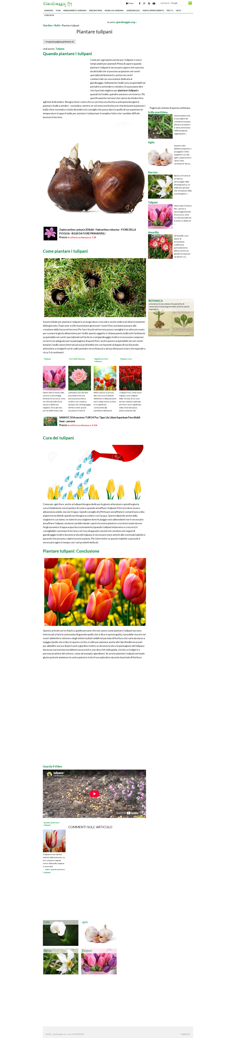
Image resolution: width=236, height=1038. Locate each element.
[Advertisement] (75, 22)
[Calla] (60, 932)
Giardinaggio (133, 10)
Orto (178, 10)
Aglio (85, 922)
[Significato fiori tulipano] (106, 377)
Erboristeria (95, 10)
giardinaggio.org (125, 22)
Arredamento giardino (75, 10)
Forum (130, 3)
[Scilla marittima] (161, 126)
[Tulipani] (55, 377)
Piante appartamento (153, 10)
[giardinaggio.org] (58, 3)
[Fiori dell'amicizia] (80, 377)
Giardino (48, 10)
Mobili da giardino (114, 10)
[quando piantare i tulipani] (54, 840)
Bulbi (57, 25)
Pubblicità (185, 1034)
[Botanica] (171, 317)
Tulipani (59, 48)
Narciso (48, 950)
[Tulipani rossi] (131, 377)
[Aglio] (99, 932)
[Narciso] (60, 961)
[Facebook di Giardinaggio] (140, 3)
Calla (47, 922)
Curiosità (49, 15)
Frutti (170, 10)
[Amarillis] (161, 246)
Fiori (58, 10)
